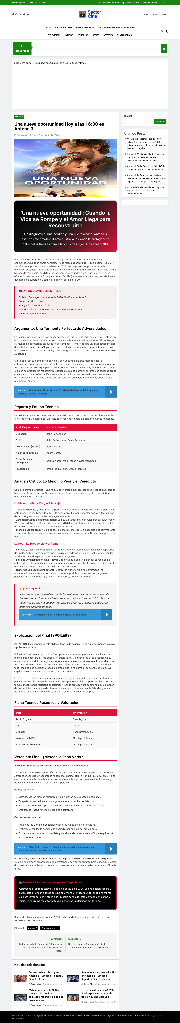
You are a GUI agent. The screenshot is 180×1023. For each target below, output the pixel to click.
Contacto (138, 1015)
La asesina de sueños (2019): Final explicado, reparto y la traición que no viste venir (97, 993)
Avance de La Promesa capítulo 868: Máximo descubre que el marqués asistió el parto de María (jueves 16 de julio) (128, 3)
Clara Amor (22, 135)
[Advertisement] (90, 85)
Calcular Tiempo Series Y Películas (74, 27)
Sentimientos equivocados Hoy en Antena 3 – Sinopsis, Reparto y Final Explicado (99, 976)
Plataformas (124, 35)
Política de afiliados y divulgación (99, 1015)
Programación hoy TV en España (117, 27)
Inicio (48, 27)
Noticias (68, 35)
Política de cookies (73, 1015)
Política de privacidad (52, 1015)
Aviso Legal (35, 1015)
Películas (82, 35)
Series (96, 35)
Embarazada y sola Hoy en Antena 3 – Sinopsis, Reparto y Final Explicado (46, 976)
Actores (108, 35)
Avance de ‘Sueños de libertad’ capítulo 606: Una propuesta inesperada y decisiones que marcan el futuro (145, 157)
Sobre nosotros (124, 1015)
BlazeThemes (18, 1018)
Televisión (54, 35)
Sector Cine (36, 984)
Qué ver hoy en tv (49, 928)
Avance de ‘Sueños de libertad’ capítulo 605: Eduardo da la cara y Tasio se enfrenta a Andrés (145, 190)
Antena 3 (32, 928)
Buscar (128, 115)
